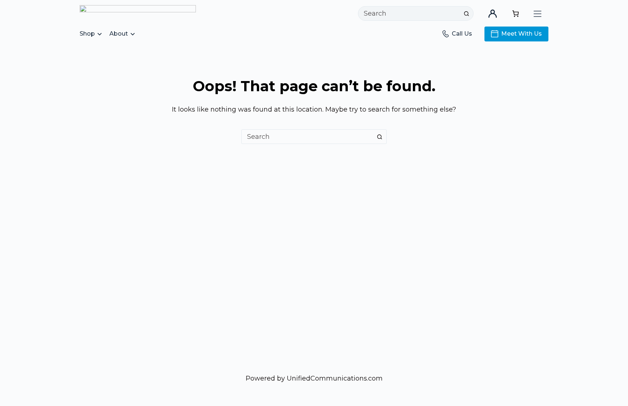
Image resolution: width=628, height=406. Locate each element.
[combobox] (408, 13)
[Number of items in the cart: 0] (515, 13)
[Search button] (466, 13)
